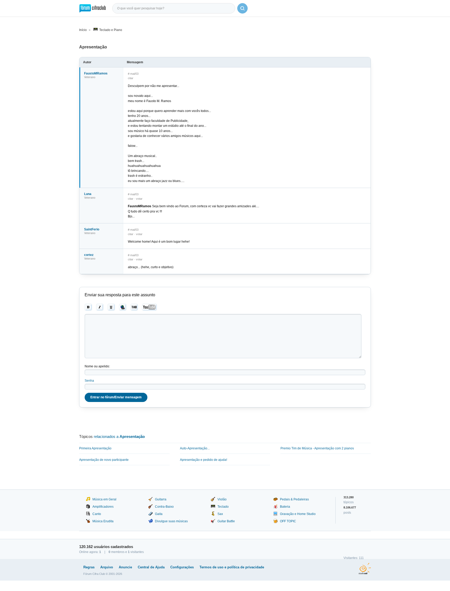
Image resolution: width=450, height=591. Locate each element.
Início (83, 30)
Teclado (223, 506)
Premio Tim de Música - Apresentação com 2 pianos (317, 448)
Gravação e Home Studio (298, 514)
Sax (220, 514)
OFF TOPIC (288, 521)
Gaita (158, 514)
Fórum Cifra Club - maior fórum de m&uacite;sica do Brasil (92, 8)
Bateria (285, 506)
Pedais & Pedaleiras (294, 499)
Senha (89, 380)
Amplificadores (103, 506)
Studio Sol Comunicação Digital (365, 568)
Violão (222, 499)
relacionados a (119, 436)
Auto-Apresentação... (195, 448)
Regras (89, 567)
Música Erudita (103, 521)
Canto (96, 514)
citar (130, 78)
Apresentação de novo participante (104, 460)
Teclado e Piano (110, 30)
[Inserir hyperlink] (123, 307)
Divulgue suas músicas (171, 521)
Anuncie (125, 567)
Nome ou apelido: (97, 366)
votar (139, 198)
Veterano (89, 77)
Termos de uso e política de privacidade (231, 567)
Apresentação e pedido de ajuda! (203, 460)
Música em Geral (104, 499)
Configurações (182, 567)
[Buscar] (242, 8)
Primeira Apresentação (95, 448)
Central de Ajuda (151, 567)
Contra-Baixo (164, 506)
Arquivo (106, 567)
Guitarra (160, 499)
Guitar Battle (226, 521)
